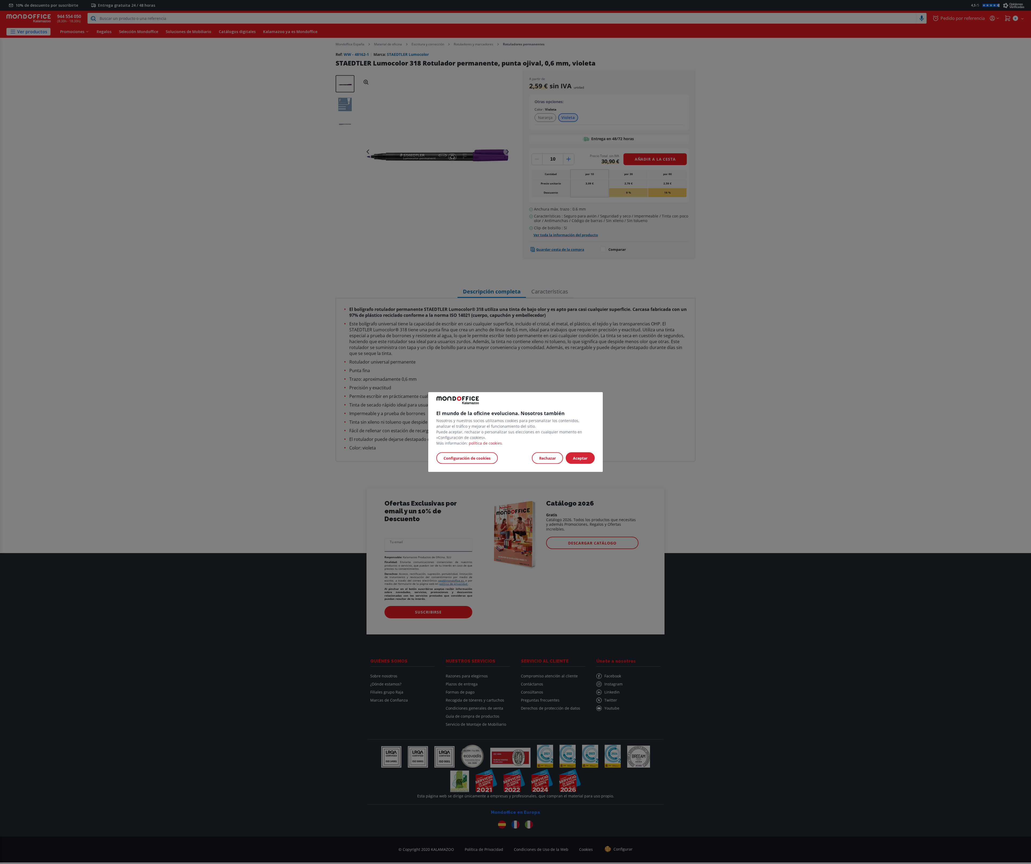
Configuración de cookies (467, 458)
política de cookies (485, 443)
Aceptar (580, 458)
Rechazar (547, 458)
